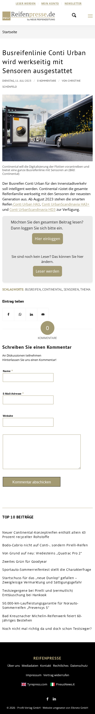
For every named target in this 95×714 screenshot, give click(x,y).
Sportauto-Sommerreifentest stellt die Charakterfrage (46, 569)
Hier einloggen (47, 238)
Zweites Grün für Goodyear (24, 561)
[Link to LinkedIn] (54, 699)
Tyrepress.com (37, 684)
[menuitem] (25, 3)
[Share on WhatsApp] (20, 314)
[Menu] (90, 15)
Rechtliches (60, 665)
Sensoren (71, 289)
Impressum (34, 675)
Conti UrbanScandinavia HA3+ (65, 204)
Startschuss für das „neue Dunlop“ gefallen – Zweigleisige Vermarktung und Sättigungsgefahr (42, 580)
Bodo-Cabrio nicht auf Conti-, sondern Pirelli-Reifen (45, 545)
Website (8, 415)
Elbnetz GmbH (79, 707)
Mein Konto (50, 3)
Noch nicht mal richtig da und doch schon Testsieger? (47, 628)
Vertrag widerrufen (56, 675)
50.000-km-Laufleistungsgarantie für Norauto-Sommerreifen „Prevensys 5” (40, 605)
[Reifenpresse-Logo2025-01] (28, 16)
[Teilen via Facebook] (8, 314)
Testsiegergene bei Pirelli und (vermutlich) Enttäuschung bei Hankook (37, 592)
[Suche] (75, 16)
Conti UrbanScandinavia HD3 (32, 209)
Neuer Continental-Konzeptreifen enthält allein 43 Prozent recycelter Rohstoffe (44, 534)
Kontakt (45, 665)
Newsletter (73, 3)
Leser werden (26, 3)
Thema (85, 289)
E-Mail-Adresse (13, 393)
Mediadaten (30, 665)
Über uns (13, 665)
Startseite (9, 32)
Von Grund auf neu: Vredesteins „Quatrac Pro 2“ (42, 553)
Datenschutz (79, 665)
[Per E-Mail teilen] (43, 314)
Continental (52, 289)
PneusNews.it (65, 684)
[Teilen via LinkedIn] (31, 314)
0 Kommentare (46, 80)
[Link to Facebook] (47, 699)
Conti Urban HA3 (26, 204)
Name (8, 371)
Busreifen (33, 289)
